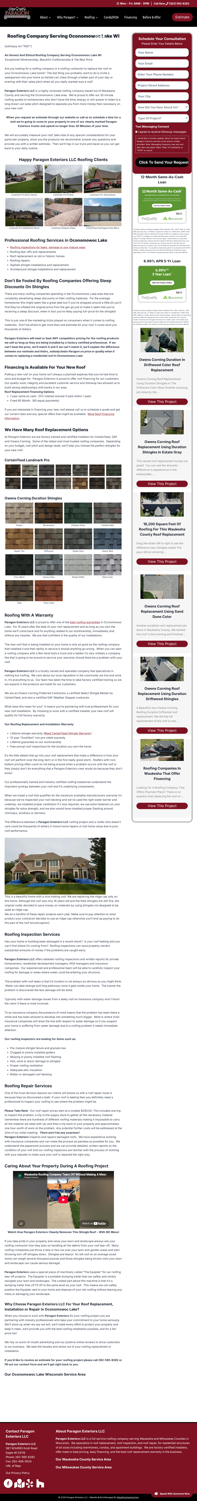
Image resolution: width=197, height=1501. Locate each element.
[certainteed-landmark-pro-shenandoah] (103, 179)
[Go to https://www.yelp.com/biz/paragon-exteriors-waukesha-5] (29, 1484)
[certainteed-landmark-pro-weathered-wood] (24, 212)
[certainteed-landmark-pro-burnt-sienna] (24, 179)
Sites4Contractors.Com (128, 1497)
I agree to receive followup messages (162, 131)
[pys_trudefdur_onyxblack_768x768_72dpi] (19, 564)
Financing (130, 17)
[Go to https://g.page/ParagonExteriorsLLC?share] (19, 1483)
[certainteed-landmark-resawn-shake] (63, 212)
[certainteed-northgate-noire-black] (103, 212)
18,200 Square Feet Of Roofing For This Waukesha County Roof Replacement (162, 529)
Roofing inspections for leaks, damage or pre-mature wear (47, 247)
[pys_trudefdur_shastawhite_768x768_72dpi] (78, 564)
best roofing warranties (85, 622)
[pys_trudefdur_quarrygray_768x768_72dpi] (49, 564)
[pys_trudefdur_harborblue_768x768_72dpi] (108, 538)
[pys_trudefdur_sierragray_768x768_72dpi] (108, 564)
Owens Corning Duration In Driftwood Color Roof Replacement (162, 365)
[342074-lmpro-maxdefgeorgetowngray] (80, 470)
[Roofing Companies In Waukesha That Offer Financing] (162, 760)
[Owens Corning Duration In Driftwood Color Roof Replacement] (162, 351)
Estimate (182, 17)
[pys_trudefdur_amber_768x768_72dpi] (19, 513)
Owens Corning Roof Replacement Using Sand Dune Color (162, 611)
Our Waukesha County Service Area (83, 1459)
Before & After (152, 17)
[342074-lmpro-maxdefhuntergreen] (113, 470)
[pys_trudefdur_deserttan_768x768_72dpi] (19, 538)
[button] (162, 402)
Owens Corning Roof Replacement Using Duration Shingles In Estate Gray (162, 447)
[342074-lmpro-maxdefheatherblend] (97, 470)
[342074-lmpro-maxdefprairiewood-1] (63, 483)
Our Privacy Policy (18, 1473)
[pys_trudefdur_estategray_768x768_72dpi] (78, 538)
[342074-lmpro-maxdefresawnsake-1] (80, 483)
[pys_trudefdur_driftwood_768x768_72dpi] (49, 538)
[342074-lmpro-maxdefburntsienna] (13, 470)
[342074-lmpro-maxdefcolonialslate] (46, 470)
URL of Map (13, 1466)
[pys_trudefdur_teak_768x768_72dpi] (19, 590)
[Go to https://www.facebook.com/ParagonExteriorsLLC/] (8, 1484)
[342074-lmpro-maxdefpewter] (46, 483)
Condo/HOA (111, 17)
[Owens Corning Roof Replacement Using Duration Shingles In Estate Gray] (162, 433)
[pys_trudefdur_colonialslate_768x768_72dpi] (108, 513)
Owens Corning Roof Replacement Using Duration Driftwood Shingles (162, 693)
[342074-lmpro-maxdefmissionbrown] (13, 483)
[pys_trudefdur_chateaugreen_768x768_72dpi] (78, 513)
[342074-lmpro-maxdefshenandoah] (97, 483)
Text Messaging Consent (153, 126)
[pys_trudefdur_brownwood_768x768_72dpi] (49, 513)
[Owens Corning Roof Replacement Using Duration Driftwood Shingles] (162, 680)
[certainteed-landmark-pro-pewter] (63, 179)
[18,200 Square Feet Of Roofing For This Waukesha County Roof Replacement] (162, 515)
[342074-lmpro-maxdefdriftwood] (63, 470)
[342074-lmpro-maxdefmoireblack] (29, 483)
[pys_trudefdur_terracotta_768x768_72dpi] (49, 590)
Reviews (100, 36)
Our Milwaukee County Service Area (84, 1467)
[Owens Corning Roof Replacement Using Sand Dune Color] (162, 598)
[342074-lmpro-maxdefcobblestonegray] (29, 470)
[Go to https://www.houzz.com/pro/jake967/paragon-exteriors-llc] (40, 1483)
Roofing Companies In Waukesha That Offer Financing (162, 773)
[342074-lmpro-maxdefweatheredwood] (113, 483)
